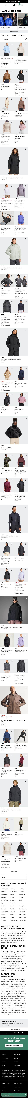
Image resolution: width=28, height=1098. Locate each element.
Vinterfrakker (4, 888)
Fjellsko (21, 897)
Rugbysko (21, 888)
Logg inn (7, 1032)
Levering (4, 1054)
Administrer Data (18, 1083)
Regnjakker (13, 903)
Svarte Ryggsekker (22, 900)
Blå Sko (12, 894)
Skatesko (21, 891)
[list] (14, 35)
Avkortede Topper (3, 897)
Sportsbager (4, 906)
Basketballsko (22, 914)
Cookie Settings (5, 1083)
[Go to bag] (25, 5)
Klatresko (21, 903)
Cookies (4, 1087)
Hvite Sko (12, 906)
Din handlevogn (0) (18, 1032)
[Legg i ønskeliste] (11, 44)
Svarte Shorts (22, 917)
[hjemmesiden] (14, 6)
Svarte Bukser (13, 891)
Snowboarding (4, 911)
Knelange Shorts (3, 920)
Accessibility (17, 1090)
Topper (3, 903)
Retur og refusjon (18, 1054)
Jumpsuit (3, 891)
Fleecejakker (22, 906)
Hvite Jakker (22, 911)
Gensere (3, 914)
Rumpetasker (4, 894)
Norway (16, 1095)
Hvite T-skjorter (12, 889)
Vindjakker (4, 917)
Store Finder (17, 1065)
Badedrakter (4, 908)
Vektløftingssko (23, 908)
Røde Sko (12, 917)
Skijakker (12, 911)
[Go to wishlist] (5, 5)
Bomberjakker (4, 900)
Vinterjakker (22, 894)
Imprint (4, 1061)
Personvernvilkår (18, 1087)
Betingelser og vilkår (7, 1090)
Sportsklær (13, 908)
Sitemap (16, 1058)
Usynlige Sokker (12, 900)
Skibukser (12, 914)
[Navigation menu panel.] (2, 5)
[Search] (22, 5)
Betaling (16, 1061)
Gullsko (12, 897)
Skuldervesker (13, 920)
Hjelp (3, 1065)
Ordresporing (5, 1058)
